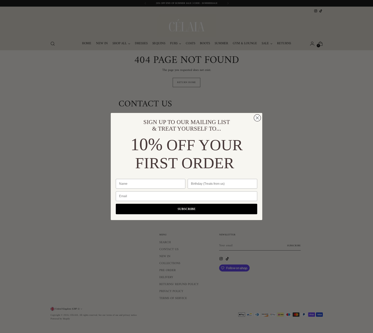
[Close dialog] (257, 117)
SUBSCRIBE (187, 209)
